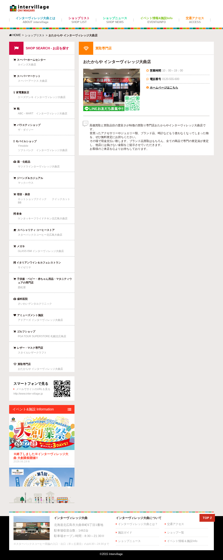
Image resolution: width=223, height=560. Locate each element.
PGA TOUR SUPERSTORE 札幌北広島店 (42, 336)
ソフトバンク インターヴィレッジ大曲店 (43, 150)
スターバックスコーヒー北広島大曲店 (40, 234)
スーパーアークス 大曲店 (32, 80)
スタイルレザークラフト (32, 352)
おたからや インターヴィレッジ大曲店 (40, 368)
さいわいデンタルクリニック (35, 303)
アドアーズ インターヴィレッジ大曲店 (40, 320)
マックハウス (26, 182)
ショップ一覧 (175, 532)
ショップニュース (115, 20)
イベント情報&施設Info (156, 20)
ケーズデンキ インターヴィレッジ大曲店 (42, 97)
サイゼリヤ (24, 267)
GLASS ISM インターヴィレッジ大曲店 (41, 251)
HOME (15, 35)
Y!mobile (23, 145)
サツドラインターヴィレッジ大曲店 (39, 166)
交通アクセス (195, 20)
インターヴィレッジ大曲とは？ (138, 524)
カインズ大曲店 (27, 64)
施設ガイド (125, 532)
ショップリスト (79, 20)
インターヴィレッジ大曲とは (35, 20)
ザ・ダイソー (26, 129)
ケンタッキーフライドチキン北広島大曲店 (43, 218)
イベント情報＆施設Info (182, 541)
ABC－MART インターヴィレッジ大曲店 (42, 113)
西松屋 (22, 287)
